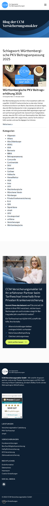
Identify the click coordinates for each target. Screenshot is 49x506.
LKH (9, 186)
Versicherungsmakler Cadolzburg (14, 428)
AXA (9, 147)
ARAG (9, 144)
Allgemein (11, 135)
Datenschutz (6, 468)
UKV (9, 213)
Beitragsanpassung (15, 156)
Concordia (11, 159)
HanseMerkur (12, 177)
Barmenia (11, 150)
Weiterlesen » (8, 124)
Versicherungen (13, 222)
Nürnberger (12, 195)
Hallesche (11, 174)
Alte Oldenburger (14, 141)
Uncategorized (13, 216)
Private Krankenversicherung (19, 198)
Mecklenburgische (14, 189)
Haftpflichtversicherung (10, 449)
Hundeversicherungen (10, 443)
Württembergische (15, 225)
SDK (9, 204)
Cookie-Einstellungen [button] (9, 501)
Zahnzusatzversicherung (10, 455)
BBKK (9, 153)
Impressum (6, 471)
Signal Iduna (12, 207)
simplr (9, 210)
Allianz (10, 138)
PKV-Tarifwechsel (8, 431)
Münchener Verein (14, 192)
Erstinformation (8, 465)
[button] (45, 5)
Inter (9, 183)
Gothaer (10, 171)
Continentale (12, 162)
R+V (9, 201)
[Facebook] (4, 484)
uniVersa (10, 219)
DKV (9, 165)
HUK (9, 180)
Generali (10, 168)
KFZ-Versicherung (8, 452)
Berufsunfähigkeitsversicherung (13, 446)
